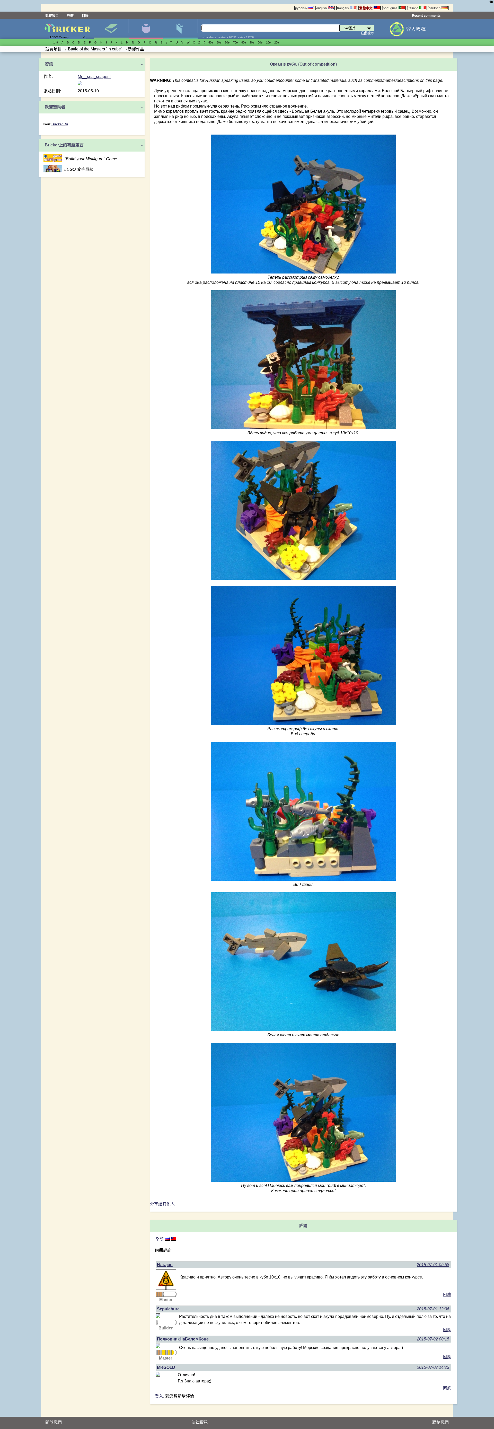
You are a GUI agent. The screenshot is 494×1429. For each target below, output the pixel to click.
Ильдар (165, 1265)
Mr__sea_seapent (94, 76)
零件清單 (180, 29)
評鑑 (70, 15)
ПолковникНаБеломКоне (183, 1339)
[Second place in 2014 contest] (157, 1352)
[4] (167, 1239)
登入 (159, 1396)
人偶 (146, 29)
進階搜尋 (367, 33)
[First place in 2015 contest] (163, 1352)
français (343, 8)
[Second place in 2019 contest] (171, 1352)
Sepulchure (168, 1309)
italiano (413, 8)
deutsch (435, 8)
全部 (159, 1239)
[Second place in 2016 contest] (166, 1352)
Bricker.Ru (59, 124)
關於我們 (53, 1422)
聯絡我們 (440, 1422)
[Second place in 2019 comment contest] (163, 1294)
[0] (173, 1239)
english (322, 8)
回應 (447, 1294)
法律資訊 (199, 1422)
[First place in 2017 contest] (168, 1352)
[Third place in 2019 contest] (158, 1294)
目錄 (85, 15)
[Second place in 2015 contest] (161, 1352)
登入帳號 (416, 29)
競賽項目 (52, 15)
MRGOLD (166, 1367)
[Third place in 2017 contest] (157, 1294)
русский (301, 8)
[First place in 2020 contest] (172, 1352)
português (391, 8)
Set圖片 (111, 29)
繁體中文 (366, 8)
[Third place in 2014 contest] (158, 1352)
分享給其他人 (162, 1204)
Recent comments (426, 15)
